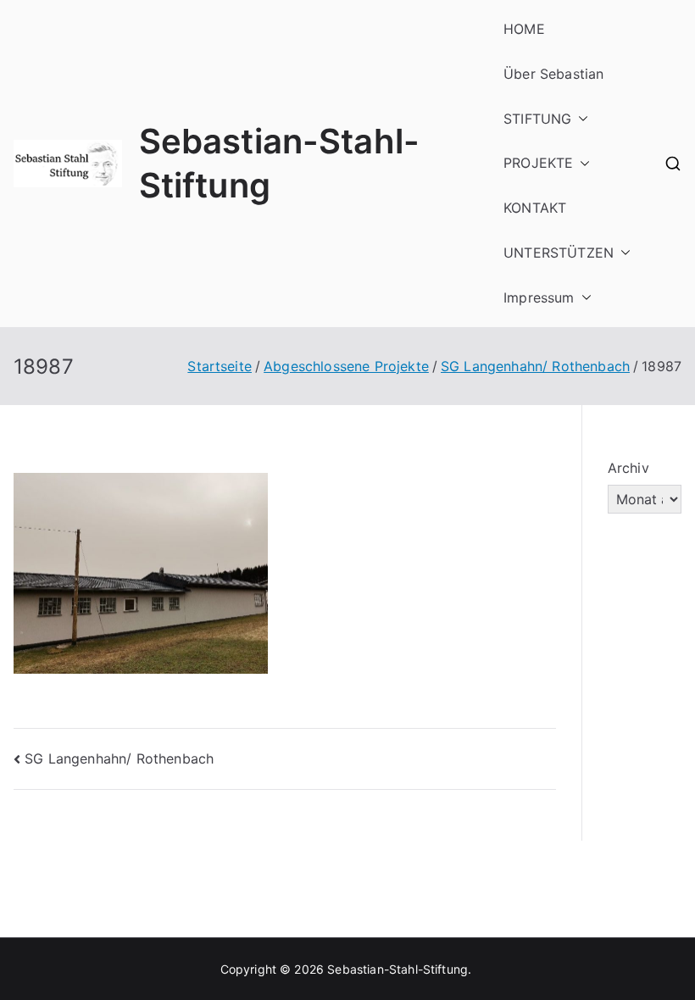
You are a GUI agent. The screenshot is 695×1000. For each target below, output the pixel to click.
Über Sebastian (553, 73)
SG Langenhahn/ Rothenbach (119, 758)
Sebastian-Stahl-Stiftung (397, 969)
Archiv (628, 467)
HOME (524, 28)
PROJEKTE (538, 162)
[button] (579, 119)
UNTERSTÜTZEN (558, 252)
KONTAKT (534, 207)
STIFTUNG (537, 118)
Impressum (538, 297)
